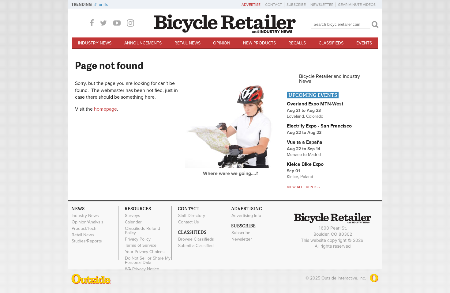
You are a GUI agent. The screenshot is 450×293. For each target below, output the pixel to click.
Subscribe (296, 4)
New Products (259, 43)
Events (364, 43)
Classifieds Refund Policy (142, 230)
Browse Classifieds (196, 239)
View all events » (303, 187)
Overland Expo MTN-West (315, 104)
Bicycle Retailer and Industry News (329, 78)
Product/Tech (84, 228)
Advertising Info (246, 215)
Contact (273, 4)
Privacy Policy (138, 239)
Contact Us (188, 222)
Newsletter (321, 4)
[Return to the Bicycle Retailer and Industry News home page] (225, 32)
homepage (105, 109)
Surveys (132, 215)
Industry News (94, 43)
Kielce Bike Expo (305, 164)
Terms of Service (140, 245)
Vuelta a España (304, 142)
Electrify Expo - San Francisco (319, 126)
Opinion (221, 43)
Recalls (297, 43)
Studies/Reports (87, 241)
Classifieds (331, 43)
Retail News (187, 43)
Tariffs (102, 4)
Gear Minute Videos (357, 4)
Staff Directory (191, 215)
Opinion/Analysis (87, 222)
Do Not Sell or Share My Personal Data (148, 260)
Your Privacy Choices (145, 251)
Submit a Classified (196, 245)
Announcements (143, 43)
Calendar (133, 222)
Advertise (251, 4)
